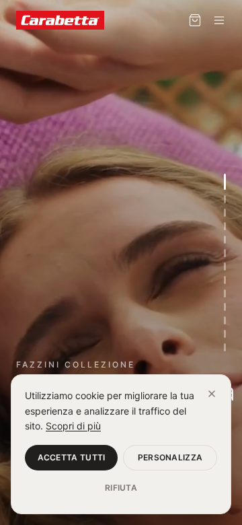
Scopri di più (73, 425)
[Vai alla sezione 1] (225, 182)
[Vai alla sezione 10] (225, 307)
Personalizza (170, 457)
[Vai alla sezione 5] (225, 240)
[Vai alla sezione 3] (225, 213)
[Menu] (219, 20)
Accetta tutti (72, 457)
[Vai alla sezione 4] (225, 226)
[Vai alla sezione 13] (225, 347)
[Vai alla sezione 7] (225, 266)
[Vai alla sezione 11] (225, 320)
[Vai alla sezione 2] (225, 199)
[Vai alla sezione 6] (225, 253)
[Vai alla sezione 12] (225, 334)
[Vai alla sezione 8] (225, 280)
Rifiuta (121, 488)
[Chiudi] (211, 393)
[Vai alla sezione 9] (225, 293)
